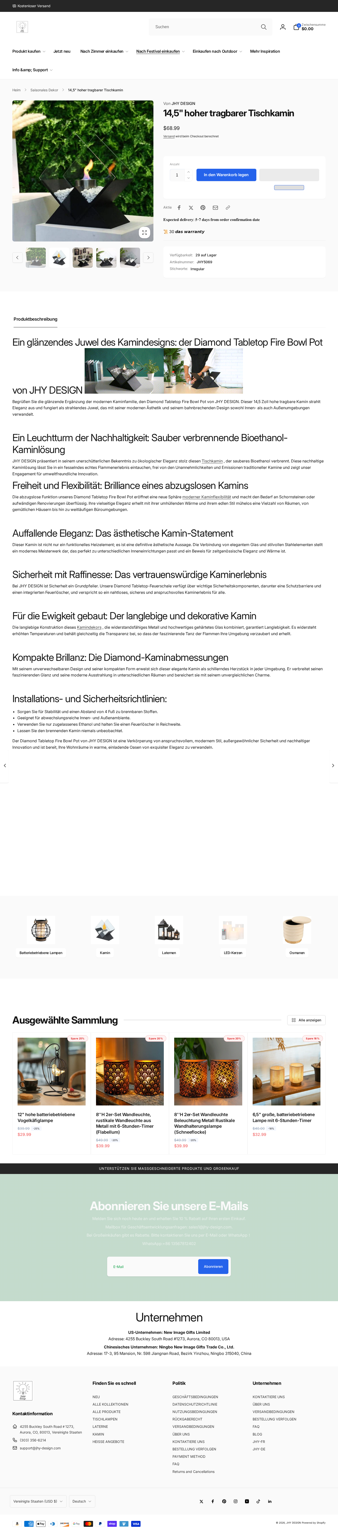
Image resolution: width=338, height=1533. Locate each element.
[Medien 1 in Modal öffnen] (82, 170)
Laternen (169, 953)
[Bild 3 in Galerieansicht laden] (83, 258)
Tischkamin (212, 460)
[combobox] (210, 27)
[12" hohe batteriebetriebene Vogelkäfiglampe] (51, 1096)
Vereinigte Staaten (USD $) (35, 1501)
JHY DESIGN (179, 103)
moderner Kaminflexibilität (206, 496)
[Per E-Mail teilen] (215, 208)
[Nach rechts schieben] (148, 257)
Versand (169, 136)
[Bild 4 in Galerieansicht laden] (106, 258)
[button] (289, 175)
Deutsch (79, 1501)
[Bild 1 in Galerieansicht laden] (36, 258)
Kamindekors (89, 627)
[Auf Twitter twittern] (191, 207)
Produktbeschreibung (35, 319)
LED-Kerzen (233, 953)
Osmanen (297, 953)
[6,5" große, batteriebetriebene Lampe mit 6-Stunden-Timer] (286, 1096)
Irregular (197, 269)
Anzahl (174, 164)
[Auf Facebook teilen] (179, 207)
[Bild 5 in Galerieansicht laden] (130, 258)
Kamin (105, 953)
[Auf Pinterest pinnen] (202, 207)
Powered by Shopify (314, 1522)
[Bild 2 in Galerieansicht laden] (59, 258)
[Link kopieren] (227, 207)
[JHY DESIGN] (22, 1399)
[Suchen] (264, 27)
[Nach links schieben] (17, 257)
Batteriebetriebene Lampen (41, 953)
